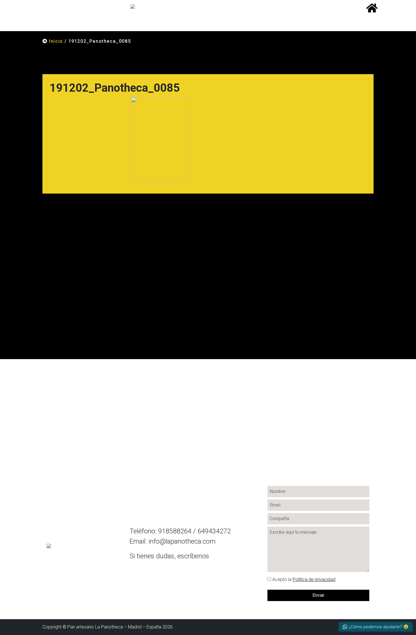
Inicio (56, 41)
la (303, 579)
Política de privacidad (314, 579)
